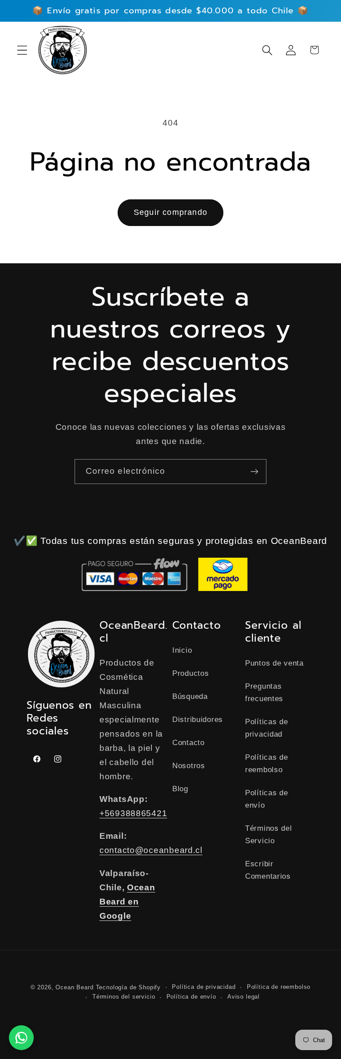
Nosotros (188, 766)
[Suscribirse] (254, 471)
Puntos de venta (274, 663)
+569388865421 (133, 813)
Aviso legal (243, 996)
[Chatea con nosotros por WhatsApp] (21, 1037)
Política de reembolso (279, 987)
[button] (22, 50)
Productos (190, 673)
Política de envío (191, 996)
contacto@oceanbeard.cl (150, 850)
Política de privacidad (203, 987)
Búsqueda (190, 696)
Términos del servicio (123, 996)
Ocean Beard (74, 987)
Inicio (182, 650)
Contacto (188, 742)
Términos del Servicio (268, 834)
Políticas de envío (266, 799)
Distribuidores (197, 719)
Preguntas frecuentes (264, 692)
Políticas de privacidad (266, 728)
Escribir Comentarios (268, 870)
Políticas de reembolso (266, 763)
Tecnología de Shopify (128, 987)
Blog (180, 789)
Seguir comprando (170, 212)
